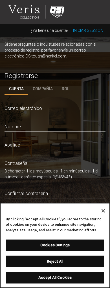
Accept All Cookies (55, 277)
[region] (55, 245)
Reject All (55, 261)
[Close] (103, 211)
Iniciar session (88, 30)
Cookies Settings (55, 245)
